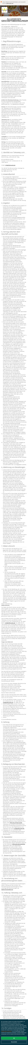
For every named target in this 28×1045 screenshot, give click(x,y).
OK (14, 1038)
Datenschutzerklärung (7, 889)
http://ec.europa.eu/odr (16, 822)
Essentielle (14, 1042)
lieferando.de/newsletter (18, 844)
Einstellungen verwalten (6, 1031)
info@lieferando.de (10, 165)
